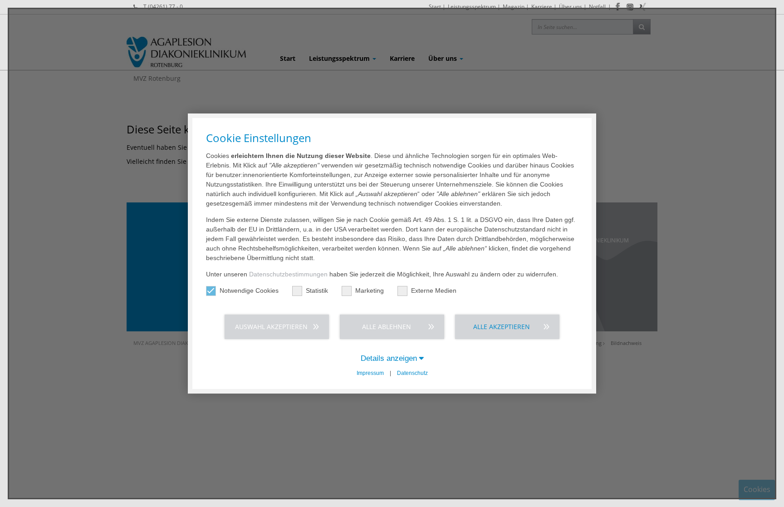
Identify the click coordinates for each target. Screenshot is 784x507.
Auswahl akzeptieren (271, 326)
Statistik (317, 290)
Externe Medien (433, 290)
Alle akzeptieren (501, 326)
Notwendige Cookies (249, 290)
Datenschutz (412, 373)
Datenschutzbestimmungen (288, 274)
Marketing (369, 290)
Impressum (370, 373)
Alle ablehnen (386, 326)
